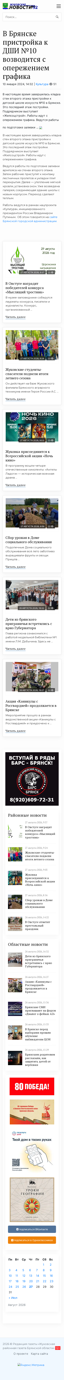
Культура (42, 84)
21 (37, 1281)
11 (16, 1275)
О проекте (21, 1353)
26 (24, 1286)
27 (31, 1286)
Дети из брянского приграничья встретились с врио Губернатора (29, 623)
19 (23, 1281)
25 (17, 1286)
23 (51, 1281)
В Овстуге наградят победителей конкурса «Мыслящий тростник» (25, 287)
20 (31, 1281)
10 (10, 1275)
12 (23, 1275)
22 (44, 1281)
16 (51, 1275)
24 (10, 1286)
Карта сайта (39, 1353)
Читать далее (16, 317)
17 (10, 1281)
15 (44, 1275)
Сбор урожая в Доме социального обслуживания (29, 539)
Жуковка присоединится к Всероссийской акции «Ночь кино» (29, 455)
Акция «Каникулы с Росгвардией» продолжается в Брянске (31, 705)
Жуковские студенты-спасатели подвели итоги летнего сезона (27, 373)
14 (37, 1275)
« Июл (13, 1298)
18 (16, 1281)
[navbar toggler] (58, 6)
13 (30, 1275)
